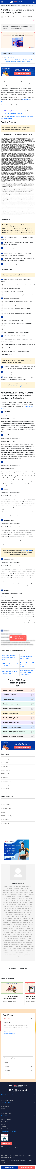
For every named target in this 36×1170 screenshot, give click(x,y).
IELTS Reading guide (26, 550)
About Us (17, 1155)
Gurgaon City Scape (10, 1058)
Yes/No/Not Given (8, 699)
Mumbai (6, 1075)
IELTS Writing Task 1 (6, 770)
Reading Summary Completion (12, 708)
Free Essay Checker (26, 1167)
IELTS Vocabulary (5, 819)
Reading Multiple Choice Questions (13, 690)
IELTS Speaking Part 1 (6, 781)
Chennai (6, 1066)
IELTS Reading (7, 5)
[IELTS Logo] (18, 2)
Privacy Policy (4, 1157)
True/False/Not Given (9, 695)
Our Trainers (4, 1124)
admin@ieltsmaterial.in (9, 1033)
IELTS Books (4, 812)
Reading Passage (9, 57)
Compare (3, 1126)
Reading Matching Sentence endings (14, 732)
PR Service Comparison (7, 1128)
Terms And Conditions (27, 1155)
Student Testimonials (6, 1122)
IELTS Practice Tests (6, 808)
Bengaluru (7, 1019)
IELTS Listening (5, 759)
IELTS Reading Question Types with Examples (10, 997)
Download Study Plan (22, 73)
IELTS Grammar (5, 823)
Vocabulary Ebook (9, 1167)
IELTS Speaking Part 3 (6, 788)
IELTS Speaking (5, 777)
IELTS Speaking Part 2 (6, 785)
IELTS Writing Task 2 (6, 774)
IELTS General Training (7, 1100)
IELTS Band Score (5, 801)
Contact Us (12, 1157)
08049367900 (7, 1031)
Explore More (6, 1143)
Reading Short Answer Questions (13, 736)
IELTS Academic (5, 1098)
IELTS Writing (4, 766)
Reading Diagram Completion (12, 727)
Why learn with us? (6, 1119)
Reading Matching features (11, 722)
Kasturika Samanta (8, 17)
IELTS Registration (5, 804)
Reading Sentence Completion (12, 704)
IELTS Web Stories (5, 827)
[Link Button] (18, 1086)
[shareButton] (34, 20)
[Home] (2, 6)
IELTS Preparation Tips (7, 816)
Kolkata (6, 1062)
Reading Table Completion (11, 713)
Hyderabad (7, 1070)
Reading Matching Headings (11, 718)
